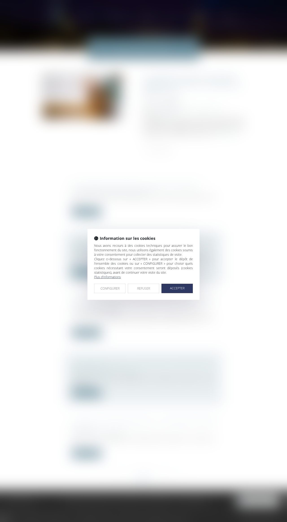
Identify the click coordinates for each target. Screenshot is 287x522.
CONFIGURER (110, 288)
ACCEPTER (177, 288)
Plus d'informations (107, 277)
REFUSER (143, 288)
